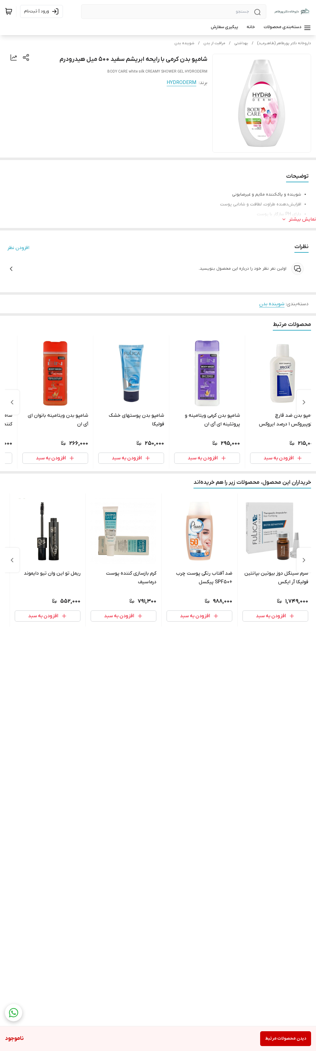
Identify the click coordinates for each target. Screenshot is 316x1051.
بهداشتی (241, 43)
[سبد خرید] (8, 11)
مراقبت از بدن (214, 43)
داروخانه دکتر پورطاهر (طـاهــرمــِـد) (284, 43)
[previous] (304, 402)
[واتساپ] (13, 1012)
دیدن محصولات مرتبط (285, 1038)
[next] (12, 402)
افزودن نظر (18, 248)
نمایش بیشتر (302, 219)
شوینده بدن (184, 43)
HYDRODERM (181, 83)
